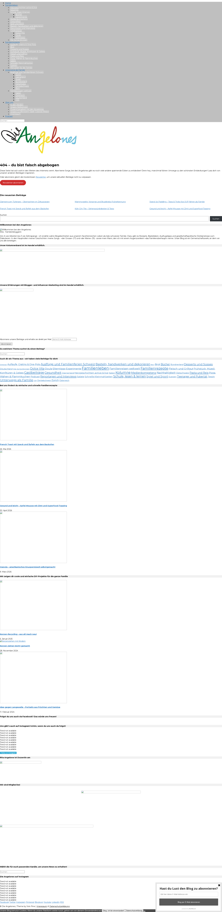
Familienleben (11, 5)
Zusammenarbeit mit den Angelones (27, 109)
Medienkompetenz (19, 19)
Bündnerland (21, 81)
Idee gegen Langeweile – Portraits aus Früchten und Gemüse (30, 707)
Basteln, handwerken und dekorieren (26, 26)
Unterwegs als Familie (15, 70)
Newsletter (41, 177)
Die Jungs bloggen (18, 40)
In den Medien (16, 105)
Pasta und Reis (17, 56)
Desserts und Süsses (19, 49)
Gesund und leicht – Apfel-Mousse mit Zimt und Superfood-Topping (180, 209)
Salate (13, 61)
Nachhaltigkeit (166, 372)
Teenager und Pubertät (192, 376)
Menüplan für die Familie (21, 68)
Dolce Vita (20, 33)
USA (17, 100)
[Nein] (144, 911)
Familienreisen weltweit (20, 91)
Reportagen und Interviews (22, 28)
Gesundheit (15, 21)
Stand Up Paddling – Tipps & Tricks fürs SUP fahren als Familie (177, 202)
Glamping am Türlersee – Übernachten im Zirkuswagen (25, 202)
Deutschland (21, 98)
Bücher (18, 14)
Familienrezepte (12, 42)
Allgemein (3, 365)
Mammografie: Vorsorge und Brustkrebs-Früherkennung (100, 202)
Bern (17, 88)
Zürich (18, 74)
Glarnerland (20, 77)
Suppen (13, 65)
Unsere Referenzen (19, 107)
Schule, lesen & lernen (20, 12)
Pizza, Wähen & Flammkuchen (24, 58)
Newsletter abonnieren (13, 183)
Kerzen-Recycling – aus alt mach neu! (18, 634)
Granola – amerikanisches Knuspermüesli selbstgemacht (27, 567)
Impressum (15, 114)
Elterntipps (20, 37)
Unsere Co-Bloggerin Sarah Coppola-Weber (29, 111)
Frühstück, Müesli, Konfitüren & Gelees (27, 51)
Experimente (21, 17)
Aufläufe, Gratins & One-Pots (23, 44)
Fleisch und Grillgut (18, 54)
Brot (12, 47)
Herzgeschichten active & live (23, 7)
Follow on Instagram (8, 753)
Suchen (3, 215)
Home (8, 3)
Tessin (18, 79)
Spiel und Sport (17, 24)
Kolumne (14, 10)
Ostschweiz (20, 84)
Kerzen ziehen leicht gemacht (15, 646)
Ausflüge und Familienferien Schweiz (27, 72)
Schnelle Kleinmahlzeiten (21, 63)
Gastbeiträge (16, 31)
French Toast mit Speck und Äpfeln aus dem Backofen (24, 209)
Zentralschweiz (22, 86)
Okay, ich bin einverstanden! (113, 911)
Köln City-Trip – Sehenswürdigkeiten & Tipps (94, 209)
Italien (18, 93)
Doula (18, 35)
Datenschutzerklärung (59, 906)
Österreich (20, 95)
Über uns (9, 102)
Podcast (9, 116)
